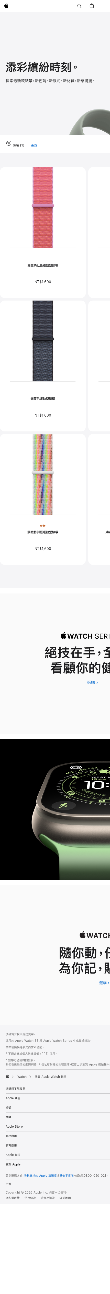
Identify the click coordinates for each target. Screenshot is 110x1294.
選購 (92, 682)
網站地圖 (65, 1197)
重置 (34, 145)
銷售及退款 (48, 1197)
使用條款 (30, 1197)
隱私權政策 (13, 1197)
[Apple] (7, 1076)
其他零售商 (67, 1175)
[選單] (104, 6)
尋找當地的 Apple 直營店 (40, 1175)
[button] (79, 6)
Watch (22, 1076)
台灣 (8, 1184)
